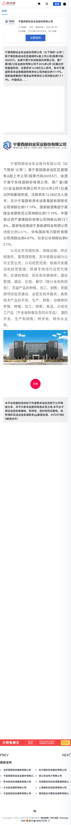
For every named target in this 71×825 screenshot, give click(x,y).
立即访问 (35, 37)
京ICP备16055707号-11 (39, 821)
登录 (57, 4)
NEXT (66, 755)
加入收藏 (52, 31)
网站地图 (45, 818)
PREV (4, 755)
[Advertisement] (33, 109)
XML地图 (54, 818)
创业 (4, 10)
